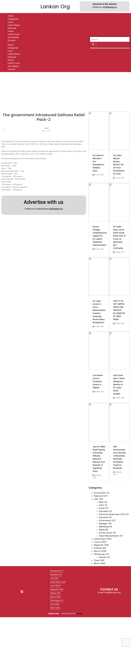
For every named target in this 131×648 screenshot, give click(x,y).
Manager (103, 523)
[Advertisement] (65, 91)
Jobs (96, 499)
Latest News (14, 54)
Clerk (101, 505)
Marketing (104, 526)
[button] (22, 591)
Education (104, 511)
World (96, 563)
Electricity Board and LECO (112, 514)
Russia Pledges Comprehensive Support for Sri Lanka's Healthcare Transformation (100, 235)
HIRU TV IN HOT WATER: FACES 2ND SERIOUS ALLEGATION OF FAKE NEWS (119, 310)
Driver (102, 508)
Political (97, 548)
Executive (103, 517)
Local (10, 51)
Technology (99, 554)
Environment (100, 493)
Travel (11, 60)
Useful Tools (14, 63)
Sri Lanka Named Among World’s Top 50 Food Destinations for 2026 (118, 164)
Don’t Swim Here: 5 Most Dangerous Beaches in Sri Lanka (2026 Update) (119, 384)
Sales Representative (109, 535)
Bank (101, 502)
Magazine (98, 545)
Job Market (13, 66)
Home (10, 44)
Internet (102, 557)
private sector (105, 532)
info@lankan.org (110, 7)
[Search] (93, 44)
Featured (12, 57)
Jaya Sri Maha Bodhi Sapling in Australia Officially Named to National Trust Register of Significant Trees (99, 458)
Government (105, 520)
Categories (13, 47)
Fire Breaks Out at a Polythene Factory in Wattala (98, 381)
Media (102, 529)
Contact (11, 69)
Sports (97, 551)
